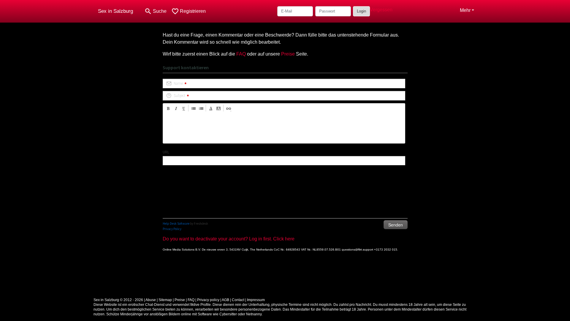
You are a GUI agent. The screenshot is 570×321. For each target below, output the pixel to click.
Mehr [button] (465, 10)
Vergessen (381, 9)
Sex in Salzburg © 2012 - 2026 (118, 300)
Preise (288, 53)
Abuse (150, 300)
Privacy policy (208, 300)
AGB (225, 300)
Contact (238, 300)
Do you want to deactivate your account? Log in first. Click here (228, 238)
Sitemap (165, 300)
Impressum (256, 300)
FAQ (241, 53)
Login (361, 11)
